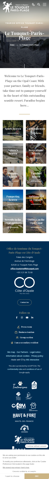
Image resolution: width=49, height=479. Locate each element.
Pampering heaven (13, 198)
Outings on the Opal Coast (36, 221)
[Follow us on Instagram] (22, 317)
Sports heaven (13, 128)
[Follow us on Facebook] (17, 317)
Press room (26, 327)
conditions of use (33, 369)
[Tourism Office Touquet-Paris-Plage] (16, 6)
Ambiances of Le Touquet (36, 198)
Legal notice (35, 352)
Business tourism (26, 332)
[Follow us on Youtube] (27, 317)
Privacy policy (37, 356)
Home (12, 45)
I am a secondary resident (26, 342)
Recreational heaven (36, 152)
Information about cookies (18, 356)
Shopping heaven (12, 175)
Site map (11, 352)
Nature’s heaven (13, 152)
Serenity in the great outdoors (13, 221)
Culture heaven (36, 128)
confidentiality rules (14, 369)
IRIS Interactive (32, 359)
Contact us (24, 302)
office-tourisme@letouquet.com (24, 268)
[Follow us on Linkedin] (32, 317)
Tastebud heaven (36, 175)
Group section (26, 337)
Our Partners (22, 352)
